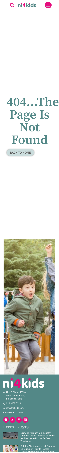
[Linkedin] (25, 420)
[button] (12, 5)
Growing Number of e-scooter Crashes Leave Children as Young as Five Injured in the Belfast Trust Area (38, 437)
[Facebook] (6, 420)
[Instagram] (19, 420)
